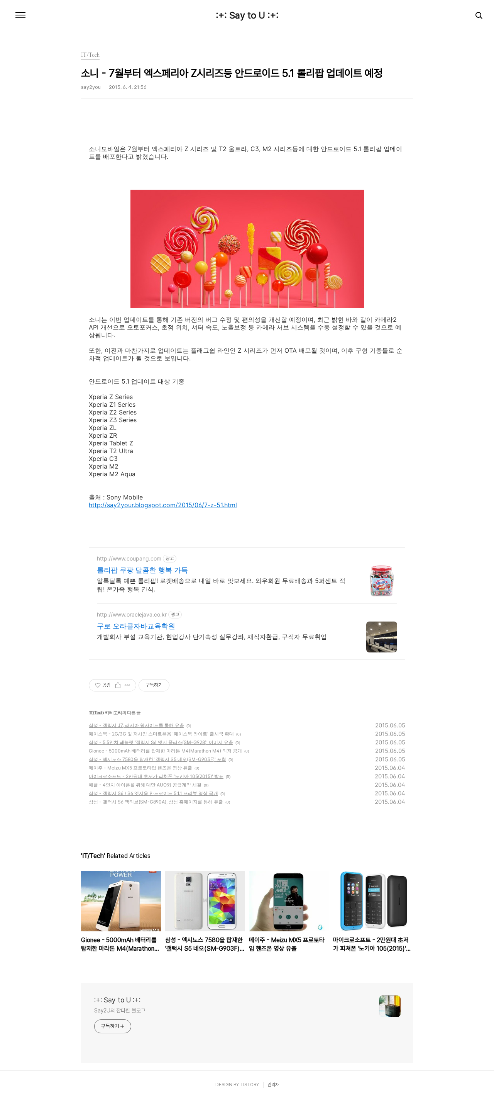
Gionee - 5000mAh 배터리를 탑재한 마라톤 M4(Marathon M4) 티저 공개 (165, 751)
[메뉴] (20, 15)
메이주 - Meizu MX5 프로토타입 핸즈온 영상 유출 (140, 768)
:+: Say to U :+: (247, 15)
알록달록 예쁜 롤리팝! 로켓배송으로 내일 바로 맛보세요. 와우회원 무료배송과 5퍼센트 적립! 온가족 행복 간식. (221, 585)
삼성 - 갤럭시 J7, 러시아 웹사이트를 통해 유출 (136, 725)
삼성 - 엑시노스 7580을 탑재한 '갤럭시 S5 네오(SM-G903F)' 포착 (157, 759)
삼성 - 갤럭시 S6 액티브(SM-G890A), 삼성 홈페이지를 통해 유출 (156, 802)
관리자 (273, 1084)
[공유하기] (118, 685)
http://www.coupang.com (129, 558)
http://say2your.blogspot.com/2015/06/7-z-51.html (163, 505)
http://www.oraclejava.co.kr (132, 614)
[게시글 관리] (127, 685)
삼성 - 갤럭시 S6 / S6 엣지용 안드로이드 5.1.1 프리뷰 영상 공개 (153, 793)
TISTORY (249, 1084)
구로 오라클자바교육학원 (136, 626)
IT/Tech (96, 712)
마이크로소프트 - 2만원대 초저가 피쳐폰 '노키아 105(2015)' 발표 (156, 776)
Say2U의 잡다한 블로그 (119, 1010)
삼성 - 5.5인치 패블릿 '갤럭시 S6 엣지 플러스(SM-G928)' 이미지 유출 (161, 742)
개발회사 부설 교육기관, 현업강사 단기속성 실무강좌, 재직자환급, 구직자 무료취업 (212, 636)
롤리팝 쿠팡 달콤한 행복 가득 (142, 570)
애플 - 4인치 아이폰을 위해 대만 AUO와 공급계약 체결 (145, 785)
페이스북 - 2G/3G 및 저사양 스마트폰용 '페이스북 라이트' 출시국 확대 (161, 734)
